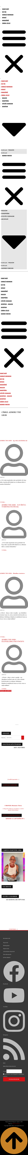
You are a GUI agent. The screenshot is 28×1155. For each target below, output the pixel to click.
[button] (14, 51)
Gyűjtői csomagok (7, 104)
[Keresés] (22, 738)
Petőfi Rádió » (13, 929)
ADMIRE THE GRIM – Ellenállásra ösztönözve (12, 573)
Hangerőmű (5, 20)
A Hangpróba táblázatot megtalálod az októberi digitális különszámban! (13, 809)
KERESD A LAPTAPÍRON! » (15, 819)
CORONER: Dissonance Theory (13, 805)
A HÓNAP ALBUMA (10, 785)
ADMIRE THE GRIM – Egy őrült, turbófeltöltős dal (13, 440)
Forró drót (5, 9)
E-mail (4, 1071)
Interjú (4, 18)
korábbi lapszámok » (13, 779)
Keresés (3, 737)
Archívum (4, 153)
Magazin (4, 98)
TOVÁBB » (2, 502)
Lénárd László (6, 23)
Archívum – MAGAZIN (7, 150)
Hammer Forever (7, 156)
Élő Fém (4, 12)
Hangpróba (5, 101)
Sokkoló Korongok (7, 15)
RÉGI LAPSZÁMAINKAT (11, 815)
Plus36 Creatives (16, 1123)
